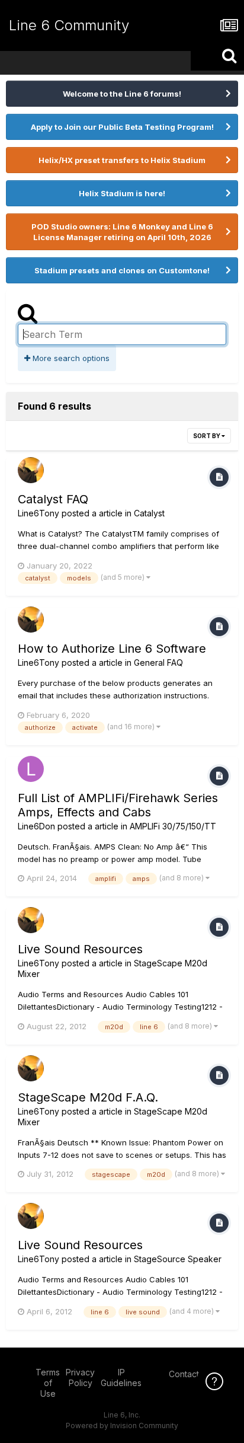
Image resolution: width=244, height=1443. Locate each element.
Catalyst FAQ (53, 499)
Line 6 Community (69, 25)
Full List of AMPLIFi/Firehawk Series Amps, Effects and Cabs (118, 805)
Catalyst (149, 513)
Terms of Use (48, 1383)
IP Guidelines (121, 1377)
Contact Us (190, 1374)
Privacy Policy (80, 1377)
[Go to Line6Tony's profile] (31, 470)
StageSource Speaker (177, 1259)
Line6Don (36, 826)
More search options (70, 358)
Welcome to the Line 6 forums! (122, 93)
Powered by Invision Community (122, 1425)
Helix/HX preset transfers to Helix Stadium (122, 160)
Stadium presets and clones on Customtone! (122, 270)
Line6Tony (38, 513)
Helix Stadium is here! (122, 193)
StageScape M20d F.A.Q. (88, 1097)
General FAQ (158, 662)
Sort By (207, 435)
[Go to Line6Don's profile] (31, 769)
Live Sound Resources (80, 949)
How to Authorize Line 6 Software (112, 648)
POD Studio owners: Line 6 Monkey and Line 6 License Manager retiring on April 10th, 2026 (122, 232)
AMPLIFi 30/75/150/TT (173, 826)
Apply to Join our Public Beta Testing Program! (122, 127)
